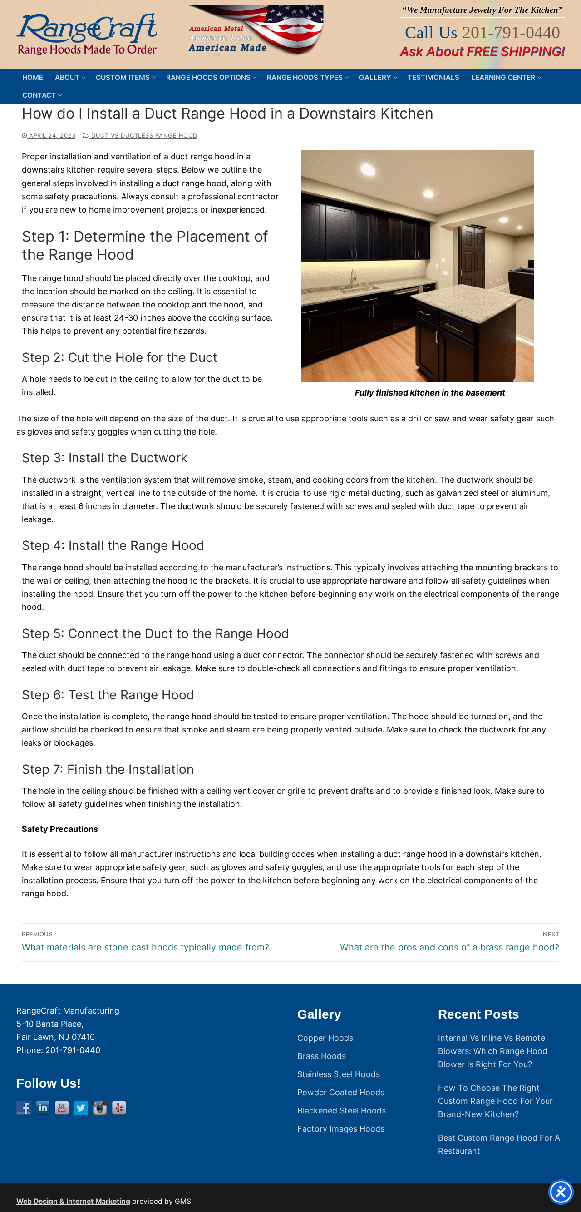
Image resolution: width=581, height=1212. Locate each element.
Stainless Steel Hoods (338, 1074)
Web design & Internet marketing (73, 1201)
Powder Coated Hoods (340, 1092)
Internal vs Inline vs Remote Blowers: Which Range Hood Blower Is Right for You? (492, 1051)
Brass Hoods (321, 1056)
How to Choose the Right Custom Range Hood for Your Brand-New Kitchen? (495, 1101)
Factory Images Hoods (340, 1128)
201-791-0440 (511, 32)
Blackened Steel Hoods (341, 1110)
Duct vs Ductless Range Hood (143, 135)
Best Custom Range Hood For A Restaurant (499, 1144)
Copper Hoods (325, 1038)
